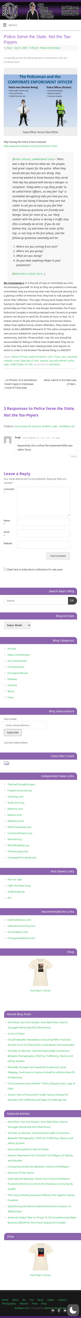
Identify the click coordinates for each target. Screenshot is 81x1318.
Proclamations (15, 667)
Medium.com (15, 808)
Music (10, 691)
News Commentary (50, 47)
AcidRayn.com (22, 1308)
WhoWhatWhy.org (18, 845)
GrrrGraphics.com (17, 932)
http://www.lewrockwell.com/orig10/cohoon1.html (30, 146)
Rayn (9, 47)
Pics (32, 1299)
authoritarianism (37, 356)
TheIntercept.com (17, 851)
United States (16, 364)
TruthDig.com (15, 796)
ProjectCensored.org (19, 790)
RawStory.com (15, 821)
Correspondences (17, 673)
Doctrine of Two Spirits (21, 1172)
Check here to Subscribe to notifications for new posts (34, 569)
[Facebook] (58, 1310)
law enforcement (58, 360)
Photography (9, 1303)
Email (6, 534)
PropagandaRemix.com (21, 938)
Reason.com (14, 815)
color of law (54, 356)
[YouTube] (64, 1310)
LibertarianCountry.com (21, 926)
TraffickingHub (16, 891)
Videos (50, 1299)
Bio (24, 1299)
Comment (7, 491)
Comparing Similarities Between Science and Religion (38, 1166)
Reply (74, 456)
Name (7, 522)
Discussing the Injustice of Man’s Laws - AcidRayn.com (45, 426)
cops (63, 356)
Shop (44, 1303)
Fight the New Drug (18, 885)
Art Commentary (17, 661)
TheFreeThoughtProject (21, 784)
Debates (12, 679)
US (26, 364)
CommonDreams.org (19, 833)
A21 (9, 897)
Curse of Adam (16, 1033)
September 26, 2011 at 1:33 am (41, 438)
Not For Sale (14, 879)
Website (7, 543)
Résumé (24, 1303)
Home (5, 1299)
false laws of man (30, 360)
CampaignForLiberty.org (21, 857)
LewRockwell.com (42, 159)
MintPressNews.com (19, 827)
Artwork (12, 685)
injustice (44, 360)
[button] (73, 1310)
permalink (54, 364)
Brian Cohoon (21, 159)
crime (16, 360)
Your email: (10, 719)
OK (71, 600)
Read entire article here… (28, 273)
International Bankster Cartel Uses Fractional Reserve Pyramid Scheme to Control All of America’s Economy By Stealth (40, 1184)
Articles (11, 648)
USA (31, 364)
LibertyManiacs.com (19, 919)
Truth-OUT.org (15, 802)
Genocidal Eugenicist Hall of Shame (28, 1149)
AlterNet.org (14, 839)
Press (10, 697)
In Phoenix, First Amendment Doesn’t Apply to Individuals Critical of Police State (21, 384)
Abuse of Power (20, 356)
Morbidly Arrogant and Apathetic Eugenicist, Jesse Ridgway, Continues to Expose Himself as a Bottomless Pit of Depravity (41, 1072)
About (15, 1299)
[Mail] (52, 1310)
